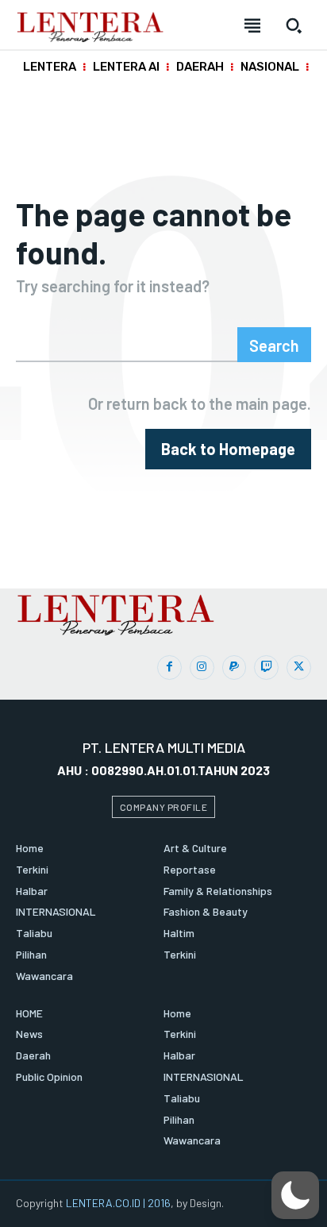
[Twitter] (299, 667)
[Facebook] (169, 667)
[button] (295, 1195)
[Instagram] (202, 667)
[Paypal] (234, 667)
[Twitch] (266, 667)
